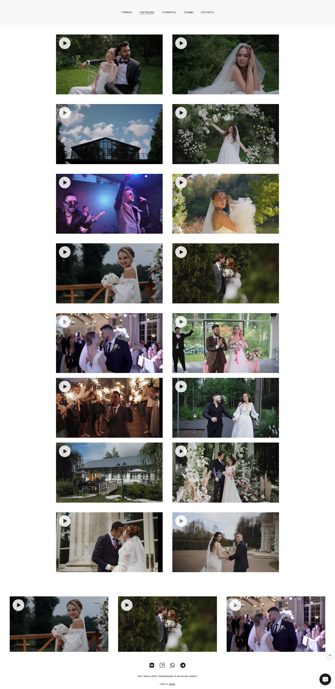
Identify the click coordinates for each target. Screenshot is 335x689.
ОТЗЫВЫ (188, 12)
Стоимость (169, 12)
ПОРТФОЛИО (147, 12)
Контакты (207, 12)
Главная (127, 12)
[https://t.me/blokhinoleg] (183, 665)
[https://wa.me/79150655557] (172, 665)
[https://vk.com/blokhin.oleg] (151, 665)
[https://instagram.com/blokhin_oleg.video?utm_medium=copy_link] (162, 665)
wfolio (172, 684)
